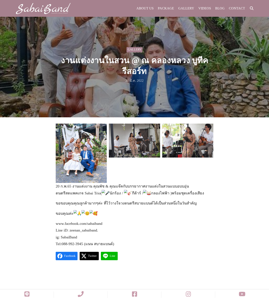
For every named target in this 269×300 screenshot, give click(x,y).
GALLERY (186, 8)
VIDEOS (204, 8)
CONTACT (237, 8)
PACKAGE (166, 8)
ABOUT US (145, 8)
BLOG (220, 8)
